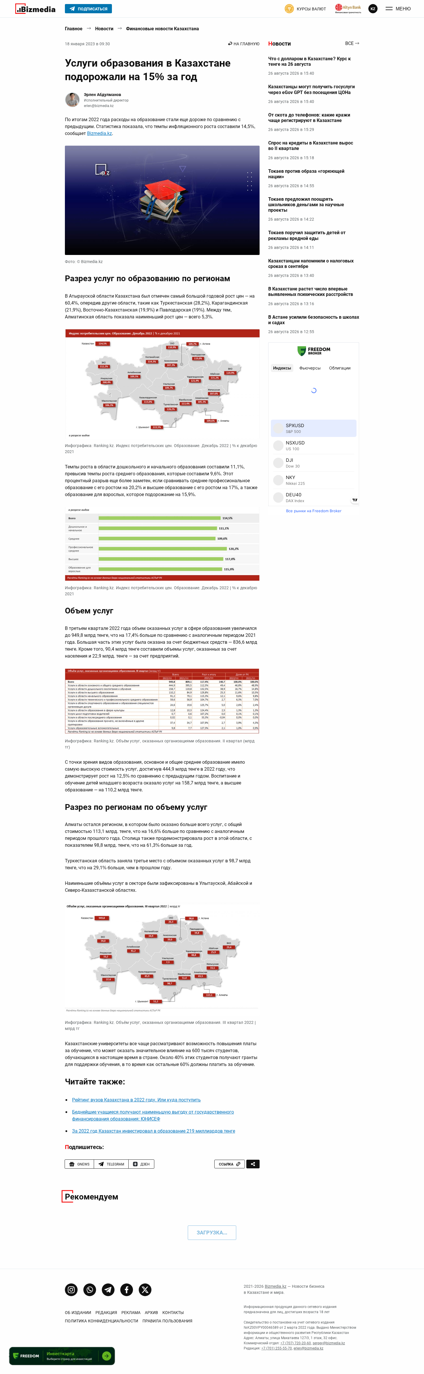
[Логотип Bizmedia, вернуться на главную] (35, 8)
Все (349, 43)
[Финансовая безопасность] (348, 9)
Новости (104, 28)
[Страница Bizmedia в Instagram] (71, 1289)
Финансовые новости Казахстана (162, 28)
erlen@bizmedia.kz (99, 106)
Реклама (130, 1313)
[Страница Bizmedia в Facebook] (126, 1289)
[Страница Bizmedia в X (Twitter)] (145, 1289)
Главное (73, 28)
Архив (151, 1313)
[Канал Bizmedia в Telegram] (108, 1289)
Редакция (106, 1313)
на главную (247, 44)
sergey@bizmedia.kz (329, 1343)
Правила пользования (167, 1321)
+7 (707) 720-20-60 (295, 1343)
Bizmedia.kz (99, 133)
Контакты (173, 1313)
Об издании (78, 1313)
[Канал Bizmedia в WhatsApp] (89, 1289)
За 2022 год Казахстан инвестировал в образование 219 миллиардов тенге (153, 1131)
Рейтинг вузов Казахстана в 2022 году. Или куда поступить (136, 1100)
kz (373, 9)
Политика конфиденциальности (101, 1321)
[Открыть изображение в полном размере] (162, 200)
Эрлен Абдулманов (102, 94)
